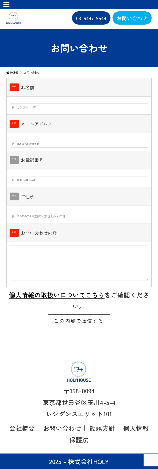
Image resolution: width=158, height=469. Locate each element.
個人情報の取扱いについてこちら (57, 294)
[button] (7, 4)
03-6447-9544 (91, 18)
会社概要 (22, 428)
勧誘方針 (102, 428)
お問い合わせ (132, 18)
